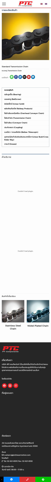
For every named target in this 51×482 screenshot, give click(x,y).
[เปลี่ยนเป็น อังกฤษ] (41, 3)
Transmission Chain (15, 71)
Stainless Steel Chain (13, 327)
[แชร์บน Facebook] (16, 77)
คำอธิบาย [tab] (6, 157)
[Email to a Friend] (24, 77)
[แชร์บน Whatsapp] (12, 77)
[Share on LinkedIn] (33, 77)
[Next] (49, 317)
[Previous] (1, 317)
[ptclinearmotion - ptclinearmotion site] (25, 3)
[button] (4, 4)
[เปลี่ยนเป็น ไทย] (46, 3)
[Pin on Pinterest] (29, 77)
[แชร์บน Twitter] (20, 77)
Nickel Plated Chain (38, 325)
